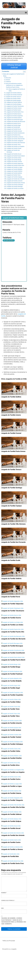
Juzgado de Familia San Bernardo (16, 121)
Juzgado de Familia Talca (14, 144)
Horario (8, 79)
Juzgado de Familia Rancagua (14, 119)
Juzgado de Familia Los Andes (15, 188)
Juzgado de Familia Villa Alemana (15, 142)
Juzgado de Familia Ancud (14, 154)
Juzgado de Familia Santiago (15, 186)
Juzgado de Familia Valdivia (14, 102)
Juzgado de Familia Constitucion (15, 133)
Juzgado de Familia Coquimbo (14, 115)
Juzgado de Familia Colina (14, 157)
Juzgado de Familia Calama (14, 117)
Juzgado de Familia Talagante (15, 140)
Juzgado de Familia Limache (14, 180)
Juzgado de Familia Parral (14, 129)
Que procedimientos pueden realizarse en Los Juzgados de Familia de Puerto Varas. (14, 85)
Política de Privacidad (9, 940)
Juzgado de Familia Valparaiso (14, 163)
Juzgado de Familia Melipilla (14, 169)
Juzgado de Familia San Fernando (13, 151)
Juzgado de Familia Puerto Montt (16, 156)
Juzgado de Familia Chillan (13, 98)
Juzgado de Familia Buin (13, 127)
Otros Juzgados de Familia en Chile (17, 90)
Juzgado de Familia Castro (13, 110)
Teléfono (8, 81)
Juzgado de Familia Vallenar (13, 92)
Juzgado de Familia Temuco (13, 96)
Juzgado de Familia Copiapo (14, 177)
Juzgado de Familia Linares (13, 108)
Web (2, 908)
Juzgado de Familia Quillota (14, 173)
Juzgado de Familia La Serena (15, 137)
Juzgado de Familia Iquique (13, 100)
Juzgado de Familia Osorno (13, 114)
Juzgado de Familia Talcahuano (15, 106)
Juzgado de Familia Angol (14, 125)
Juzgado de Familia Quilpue (13, 104)
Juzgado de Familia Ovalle (14, 148)
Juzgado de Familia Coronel (14, 131)
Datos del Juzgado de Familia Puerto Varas (13, 75)
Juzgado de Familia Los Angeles (15, 146)
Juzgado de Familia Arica (13, 135)
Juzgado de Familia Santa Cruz (14, 112)
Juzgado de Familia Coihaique (15, 184)
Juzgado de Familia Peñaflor (14, 171)
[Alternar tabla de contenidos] (23, 71)
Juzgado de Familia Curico (13, 123)
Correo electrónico (8, 900)
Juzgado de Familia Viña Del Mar (16, 138)
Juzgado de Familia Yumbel (14, 161)
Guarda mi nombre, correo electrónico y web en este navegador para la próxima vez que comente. (13, 921)
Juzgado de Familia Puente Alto (15, 165)
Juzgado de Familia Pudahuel (14, 94)
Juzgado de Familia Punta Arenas (15, 182)
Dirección (8, 77)
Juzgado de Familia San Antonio (15, 179)
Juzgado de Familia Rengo (14, 159)
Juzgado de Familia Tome (14, 175)
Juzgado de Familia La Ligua (14, 167)
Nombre (4, 892)
